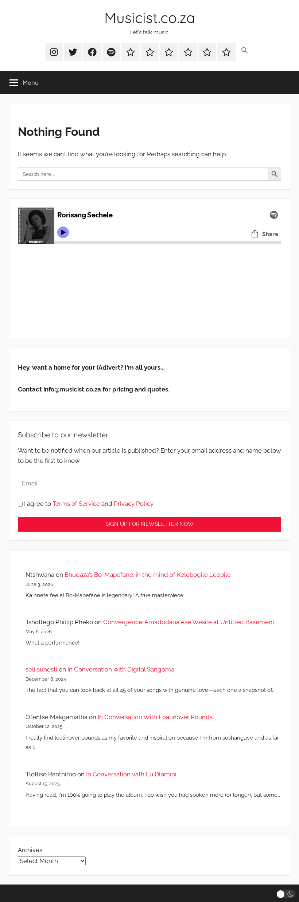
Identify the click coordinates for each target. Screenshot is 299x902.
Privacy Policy (134, 503)
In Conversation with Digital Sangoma (120, 669)
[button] (245, 51)
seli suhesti (41, 669)
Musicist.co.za (149, 17)
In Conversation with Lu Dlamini (131, 774)
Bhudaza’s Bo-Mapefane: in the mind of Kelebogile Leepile (148, 574)
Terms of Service (76, 503)
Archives (30, 850)
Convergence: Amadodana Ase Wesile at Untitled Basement (189, 622)
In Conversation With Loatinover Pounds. (156, 717)
